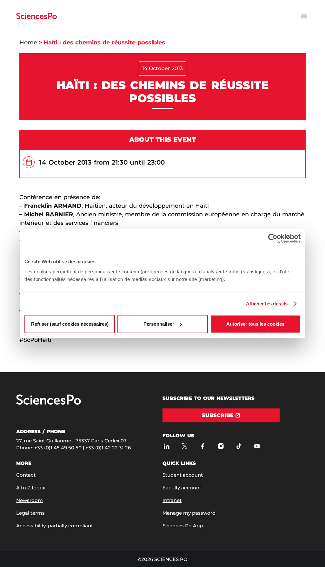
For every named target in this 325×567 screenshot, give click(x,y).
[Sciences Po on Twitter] (185, 446)
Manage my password (189, 513)
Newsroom (29, 500)
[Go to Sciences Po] (48, 403)
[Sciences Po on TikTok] (239, 446)
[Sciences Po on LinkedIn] (166, 446)
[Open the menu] (304, 16)
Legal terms (30, 513)
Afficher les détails (267, 303)
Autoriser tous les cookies (255, 323)
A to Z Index (30, 488)
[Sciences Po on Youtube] (257, 446)
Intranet (172, 500)
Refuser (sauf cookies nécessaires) (70, 323)
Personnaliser (158, 323)
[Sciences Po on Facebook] (203, 446)
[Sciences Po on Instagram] (221, 446)
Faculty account (181, 488)
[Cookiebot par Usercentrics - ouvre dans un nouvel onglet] (273, 238)
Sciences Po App (182, 526)
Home (28, 42)
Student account (182, 475)
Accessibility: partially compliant (54, 526)
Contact (26, 475)
